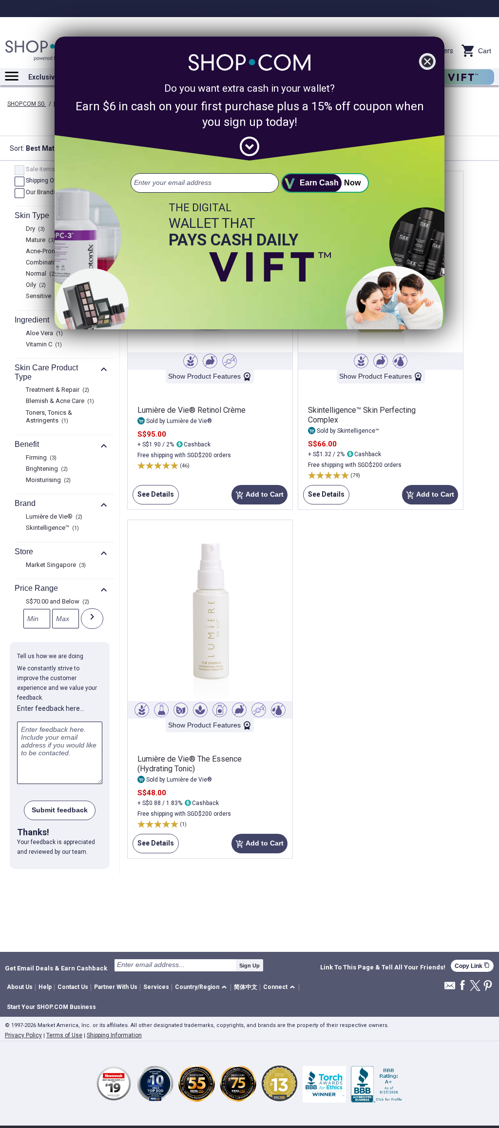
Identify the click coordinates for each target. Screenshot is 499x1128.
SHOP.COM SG (26, 104)
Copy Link (472, 965)
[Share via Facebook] (462, 985)
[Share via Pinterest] (487, 986)
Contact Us (73, 987)
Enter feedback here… (50, 708)
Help (45, 987)
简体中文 (245, 987)
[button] (202, 987)
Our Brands (45, 192)
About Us (20, 987)
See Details (153, 497)
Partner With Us (115, 987)
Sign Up (249, 965)
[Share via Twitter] (475, 986)
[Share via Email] (449, 988)
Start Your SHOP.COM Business (51, 1007)
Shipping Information (114, 1035)
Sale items (44, 169)
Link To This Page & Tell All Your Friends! (382, 967)
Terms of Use (64, 1035)
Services (156, 987)
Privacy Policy (23, 1035)
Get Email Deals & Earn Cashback (56, 968)
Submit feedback (60, 810)
